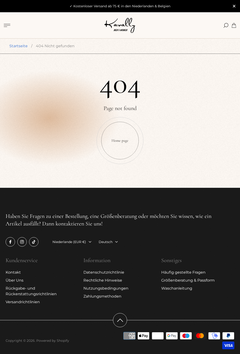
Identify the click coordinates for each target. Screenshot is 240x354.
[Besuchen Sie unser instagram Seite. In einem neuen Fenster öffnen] (22, 242)
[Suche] (226, 25)
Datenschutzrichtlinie (103, 272)
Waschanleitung (176, 288)
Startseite (18, 46)
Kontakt (13, 272)
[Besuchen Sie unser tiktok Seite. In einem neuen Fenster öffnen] (33, 242)
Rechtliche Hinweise (102, 280)
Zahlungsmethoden (102, 296)
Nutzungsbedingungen (105, 288)
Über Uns (14, 280)
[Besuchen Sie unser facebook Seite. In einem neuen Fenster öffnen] (10, 242)
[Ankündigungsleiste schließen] (234, 6)
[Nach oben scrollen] (120, 320)
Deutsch (105, 242)
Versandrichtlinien (23, 302)
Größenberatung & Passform (188, 280)
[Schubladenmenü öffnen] (7, 25)
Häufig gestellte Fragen (183, 272)
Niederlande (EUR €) (69, 242)
